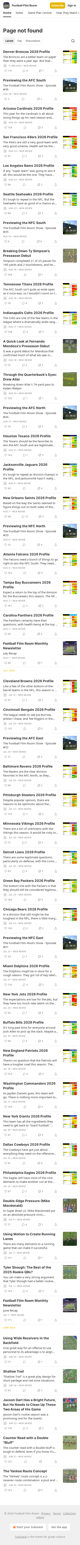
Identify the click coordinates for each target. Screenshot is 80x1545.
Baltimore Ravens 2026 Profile (28, 766)
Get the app (59, 1527)
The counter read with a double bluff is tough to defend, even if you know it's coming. (29, 1449)
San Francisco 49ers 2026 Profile (30, 137)
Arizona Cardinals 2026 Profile (28, 108)
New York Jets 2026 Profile (25, 994)
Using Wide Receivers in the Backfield (26, 1340)
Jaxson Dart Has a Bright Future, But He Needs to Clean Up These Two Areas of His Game (29, 1404)
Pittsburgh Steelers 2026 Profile (29, 795)
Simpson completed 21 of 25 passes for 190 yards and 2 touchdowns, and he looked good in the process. (29, 263)
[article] (40, 61)
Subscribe (57, 5)
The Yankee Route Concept (25, 1471)
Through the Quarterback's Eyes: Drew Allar (30, 377)
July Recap (10, 653)
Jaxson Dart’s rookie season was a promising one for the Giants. (25, 1416)
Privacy (45, 1513)
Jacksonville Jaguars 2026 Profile (25, 467)
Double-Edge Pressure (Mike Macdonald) (26, 1203)
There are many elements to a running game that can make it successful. (28, 1246)
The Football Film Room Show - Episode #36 (29, 87)
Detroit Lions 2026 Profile (24, 852)
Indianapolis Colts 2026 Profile (28, 313)
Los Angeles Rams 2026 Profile (28, 166)
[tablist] (23, 41)
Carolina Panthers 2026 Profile (28, 615)
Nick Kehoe (30, 65)
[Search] (73, 41)
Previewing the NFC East (23, 938)
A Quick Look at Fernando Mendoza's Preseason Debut (26, 343)
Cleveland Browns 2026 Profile (28, 681)
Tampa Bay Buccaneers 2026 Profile (27, 585)
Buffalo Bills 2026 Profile (23, 1022)
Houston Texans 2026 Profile (27, 436)
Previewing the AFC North (24, 408)
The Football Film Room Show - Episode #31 (29, 945)
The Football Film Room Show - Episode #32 (29, 745)
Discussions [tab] (33, 41)
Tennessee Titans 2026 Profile (28, 284)
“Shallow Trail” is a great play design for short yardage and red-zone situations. (29, 1378)
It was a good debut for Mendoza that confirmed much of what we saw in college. (28, 353)
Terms (57, 1513)
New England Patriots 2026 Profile (25, 1053)
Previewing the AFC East (23, 738)
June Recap (10, 1310)
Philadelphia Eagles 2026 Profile (29, 1173)
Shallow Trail (13, 1371)
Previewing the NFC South (24, 223)
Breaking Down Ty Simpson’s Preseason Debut (26, 253)
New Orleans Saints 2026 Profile (29, 498)
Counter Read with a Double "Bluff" (25, 1440)
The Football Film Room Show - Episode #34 (29, 415)
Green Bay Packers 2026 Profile (29, 881)
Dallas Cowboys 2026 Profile (26, 1144)
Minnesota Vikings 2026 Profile (29, 823)
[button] (7, 13)
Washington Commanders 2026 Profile (29, 1086)
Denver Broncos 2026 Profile (26, 52)
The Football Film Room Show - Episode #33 (29, 533)
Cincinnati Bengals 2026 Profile (29, 710)
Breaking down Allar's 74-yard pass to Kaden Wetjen (28, 386)
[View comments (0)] (23, 99)
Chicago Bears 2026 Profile (25, 909)
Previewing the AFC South (24, 80)
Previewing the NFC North (24, 526)
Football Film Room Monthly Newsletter (25, 646)
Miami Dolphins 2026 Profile (26, 966)
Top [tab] (19, 41)
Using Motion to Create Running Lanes (29, 1236)
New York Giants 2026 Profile (27, 1116)
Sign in (72, 5)
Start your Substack (30, 1527)
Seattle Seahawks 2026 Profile (28, 194)
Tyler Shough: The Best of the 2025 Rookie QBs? (27, 1269)
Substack (21, 1537)
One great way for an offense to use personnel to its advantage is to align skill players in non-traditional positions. (30, 1350)
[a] (70, 85)
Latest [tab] (9, 41)
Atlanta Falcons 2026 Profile (26, 554)
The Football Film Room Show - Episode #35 (29, 230)
